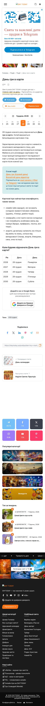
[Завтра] (32, 116)
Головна (5, 73)
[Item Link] (22, 455)
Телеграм (11, 100)
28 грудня (13, 317)
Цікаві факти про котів (23, 515)
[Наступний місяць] (39, 116)
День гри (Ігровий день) (17, 174)
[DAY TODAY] (8, 586)
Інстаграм (27, 100)
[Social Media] (8, 424)
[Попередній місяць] (5, 116)
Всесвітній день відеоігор (17, 177)
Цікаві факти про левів (23, 528)
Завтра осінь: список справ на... (27, 541)
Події (18, 73)
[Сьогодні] (13, 116)
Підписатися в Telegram (22, 49)
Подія (12, 73)
